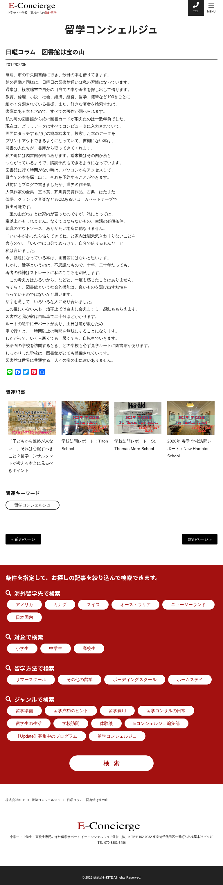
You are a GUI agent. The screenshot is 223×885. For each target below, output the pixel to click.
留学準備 (24, 710)
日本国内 (24, 617)
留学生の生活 (29, 723)
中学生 (55, 648)
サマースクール (31, 679)
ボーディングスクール (135, 679)
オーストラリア (135, 604)
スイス (93, 604)
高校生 (89, 648)
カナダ (59, 604)
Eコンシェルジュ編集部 (156, 723)
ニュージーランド (188, 604)
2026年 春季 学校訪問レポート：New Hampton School (189, 448)
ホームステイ (190, 679)
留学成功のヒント (70, 710)
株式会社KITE (15, 800)
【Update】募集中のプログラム (46, 736)
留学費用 (117, 710)
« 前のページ (23, 539)
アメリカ (24, 604)
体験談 (106, 723)
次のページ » (200, 539)
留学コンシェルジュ (32, 505)
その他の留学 (79, 679)
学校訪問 (71, 723)
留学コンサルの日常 (166, 710)
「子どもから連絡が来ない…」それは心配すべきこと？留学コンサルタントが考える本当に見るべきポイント (30, 456)
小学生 (22, 648)
